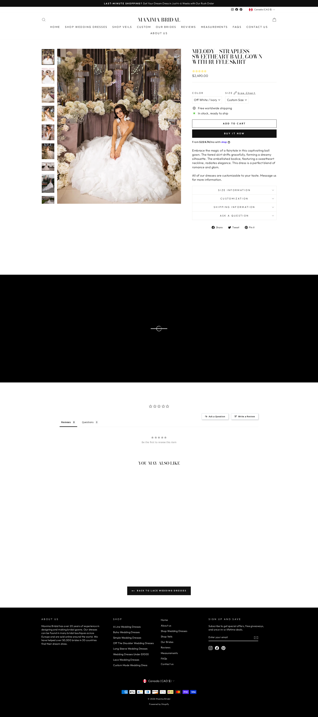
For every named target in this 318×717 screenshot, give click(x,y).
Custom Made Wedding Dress (130, 665)
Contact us (257, 27)
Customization (234, 198)
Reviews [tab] (66, 422)
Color (198, 93)
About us (159, 33)
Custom (144, 27)
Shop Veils (122, 27)
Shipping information (234, 207)
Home (55, 27)
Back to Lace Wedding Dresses (161, 590)
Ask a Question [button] (217, 416)
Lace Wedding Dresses (126, 659)
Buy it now (234, 133)
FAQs (237, 27)
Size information (234, 190)
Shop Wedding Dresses (86, 27)
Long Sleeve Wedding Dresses (130, 648)
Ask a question (234, 215)
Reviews (188, 27)
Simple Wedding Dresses (127, 637)
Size (240, 93)
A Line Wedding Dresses (127, 626)
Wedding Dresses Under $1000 (131, 654)
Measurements (214, 27)
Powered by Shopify (159, 704)
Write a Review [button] (246, 416)
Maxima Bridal (159, 20)
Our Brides (166, 27)
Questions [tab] (88, 422)
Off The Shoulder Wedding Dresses (133, 643)
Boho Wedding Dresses (126, 632)
